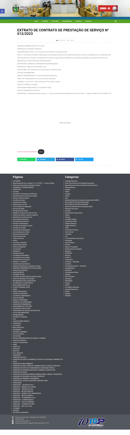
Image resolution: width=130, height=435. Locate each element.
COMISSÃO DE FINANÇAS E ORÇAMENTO (26, 378)
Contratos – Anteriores (72, 262)
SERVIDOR (88, 21)
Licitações (68, 234)
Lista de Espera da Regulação (22, 206)
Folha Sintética (69, 242)
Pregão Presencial (70, 223)
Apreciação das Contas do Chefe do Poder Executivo (81, 185)
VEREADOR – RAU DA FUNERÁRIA (23, 402)
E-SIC (14, 319)
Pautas (67, 215)
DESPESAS (16, 349)
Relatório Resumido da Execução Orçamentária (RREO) (82, 200)
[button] (2, 11)
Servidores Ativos (18, 253)
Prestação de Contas (71, 208)
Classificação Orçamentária (21, 264)
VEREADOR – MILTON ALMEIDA (23, 395)
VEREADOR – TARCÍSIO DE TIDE (23, 389)
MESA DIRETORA (18, 327)
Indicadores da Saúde (19, 202)
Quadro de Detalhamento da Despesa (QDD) (79, 206)
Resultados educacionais (20, 234)
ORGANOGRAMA (18, 315)
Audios (67, 196)
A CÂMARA (45, 21)
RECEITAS (16, 351)
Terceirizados (17, 249)
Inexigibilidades (70, 268)
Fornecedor (68, 240)
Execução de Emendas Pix (21, 221)
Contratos (68, 264)
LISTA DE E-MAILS (18, 334)
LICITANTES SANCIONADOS (21, 296)
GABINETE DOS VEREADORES (22, 302)
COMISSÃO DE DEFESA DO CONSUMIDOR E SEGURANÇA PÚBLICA (34, 368)
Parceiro (67, 217)
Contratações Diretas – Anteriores (75, 266)
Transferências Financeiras (21, 259)
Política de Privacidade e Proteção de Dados (26, 185)
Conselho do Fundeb (19, 228)
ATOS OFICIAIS (69, 276)
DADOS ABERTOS (18, 272)
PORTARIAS (68, 281)
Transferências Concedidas (21, 257)
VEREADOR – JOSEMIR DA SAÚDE (23, 404)
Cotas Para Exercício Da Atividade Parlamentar (79, 183)
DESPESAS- (68, 253)
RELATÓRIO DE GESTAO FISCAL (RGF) (77, 202)
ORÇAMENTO (17, 330)
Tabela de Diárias (18, 238)
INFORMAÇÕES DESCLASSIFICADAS (24, 281)
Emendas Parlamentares (20, 223)
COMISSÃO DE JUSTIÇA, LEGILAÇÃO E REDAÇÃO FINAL (30, 380)
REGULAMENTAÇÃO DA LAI (21, 285)
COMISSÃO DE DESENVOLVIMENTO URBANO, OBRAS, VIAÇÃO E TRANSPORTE (37, 374)
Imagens (67, 194)
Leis (66, 236)
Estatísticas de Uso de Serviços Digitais (25, 196)
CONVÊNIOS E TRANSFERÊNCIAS (23, 187)
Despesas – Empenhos (20, 262)
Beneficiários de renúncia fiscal (22, 217)
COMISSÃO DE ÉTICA (19, 357)
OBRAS (15, 289)
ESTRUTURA (54, 21)
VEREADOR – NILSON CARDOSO (23, 391)
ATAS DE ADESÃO (18, 298)
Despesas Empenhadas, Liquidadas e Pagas (27, 266)
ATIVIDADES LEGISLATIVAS (21, 308)
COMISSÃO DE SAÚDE (20, 372)
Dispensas (68, 270)
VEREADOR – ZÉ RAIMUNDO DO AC (24, 397)
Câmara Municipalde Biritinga (30, 8)
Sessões (67, 189)
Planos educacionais (19, 236)
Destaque (68, 251)
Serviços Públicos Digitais (21, 198)
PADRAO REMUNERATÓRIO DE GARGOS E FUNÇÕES (29, 338)
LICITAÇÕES (16, 181)
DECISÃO (68, 296)
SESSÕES (16, 410)
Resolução (68, 279)
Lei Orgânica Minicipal (72, 287)
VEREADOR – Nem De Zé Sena (22, 406)
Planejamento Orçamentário (74, 213)
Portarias (68, 211)
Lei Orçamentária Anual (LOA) (74, 238)
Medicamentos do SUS (20, 204)
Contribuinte (69, 259)
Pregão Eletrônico (70, 225)
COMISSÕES (17, 355)
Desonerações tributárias (20, 219)
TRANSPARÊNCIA (67, 21)
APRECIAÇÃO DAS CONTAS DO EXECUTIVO (26, 310)
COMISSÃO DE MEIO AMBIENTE (23, 363)
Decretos (67, 255)
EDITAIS (67, 245)
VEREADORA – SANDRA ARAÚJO (23, 400)
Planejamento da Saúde (20, 211)
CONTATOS (78, 21)
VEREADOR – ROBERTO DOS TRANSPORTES (27, 393)
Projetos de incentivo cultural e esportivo (25, 215)
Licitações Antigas (70, 219)
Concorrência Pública (71, 230)
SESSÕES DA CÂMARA (20, 317)
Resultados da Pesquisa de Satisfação (25, 194)
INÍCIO (36, 21)
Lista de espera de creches (21, 232)
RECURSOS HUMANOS (20, 332)
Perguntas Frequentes (19, 340)
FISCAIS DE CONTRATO (20, 293)
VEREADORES (17, 383)
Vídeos (67, 192)
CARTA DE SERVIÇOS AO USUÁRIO (23, 279)
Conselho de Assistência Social (22, 225)
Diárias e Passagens (71, 247)
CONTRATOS (17, 189)
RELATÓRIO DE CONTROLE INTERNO (76, 204)
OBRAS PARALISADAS (20, 291)
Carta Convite (69, 232)
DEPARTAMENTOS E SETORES (22, 306)
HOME (15, 344)
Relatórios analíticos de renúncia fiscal (25, 213)
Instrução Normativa (71, 289)
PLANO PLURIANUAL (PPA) (21, 287)
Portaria (67, 283)
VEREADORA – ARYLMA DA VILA (23, 385)
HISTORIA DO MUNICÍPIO (21, 412)
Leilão (67, 228)
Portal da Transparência (20, 342)
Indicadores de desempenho (21, 230)
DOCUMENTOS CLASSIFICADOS (23, 283)
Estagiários (16, 251)
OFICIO (67, 285)
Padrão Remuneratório (20, 245)
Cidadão (67, 274)
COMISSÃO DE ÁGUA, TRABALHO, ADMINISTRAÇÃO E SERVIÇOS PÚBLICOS (36, 366)
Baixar (41, 151)
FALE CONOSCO (18, 353)
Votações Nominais (71, 181)
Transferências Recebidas (21, 255)
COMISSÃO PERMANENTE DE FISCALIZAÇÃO (27, 268)
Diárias (15, 240)
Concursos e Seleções (19, 242)
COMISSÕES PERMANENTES (22, 304)
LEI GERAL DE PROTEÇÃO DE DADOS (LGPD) (27, 276)
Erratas (67, 291)
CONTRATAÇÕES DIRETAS (21, 321)
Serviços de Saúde (18, 208)
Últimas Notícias (70, 187)
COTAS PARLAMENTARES (21, 313)
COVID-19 (68, 257)
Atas (66, 198)
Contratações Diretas (71, 272)
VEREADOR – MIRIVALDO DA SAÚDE (24, 387)
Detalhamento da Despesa (73, 249)
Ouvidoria (16, 192)
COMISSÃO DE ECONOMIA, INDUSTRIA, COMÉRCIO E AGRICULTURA (34, 370)
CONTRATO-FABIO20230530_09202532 (27, 151)
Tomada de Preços (71, 221)
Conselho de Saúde (19, 200)
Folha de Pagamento (19, 247)
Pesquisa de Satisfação (20, 270)
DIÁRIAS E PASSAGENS (20, 300)
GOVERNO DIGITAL (19, 274)
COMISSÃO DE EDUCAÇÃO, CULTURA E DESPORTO (29, 376)
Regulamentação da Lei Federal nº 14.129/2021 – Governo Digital (33, 183)
